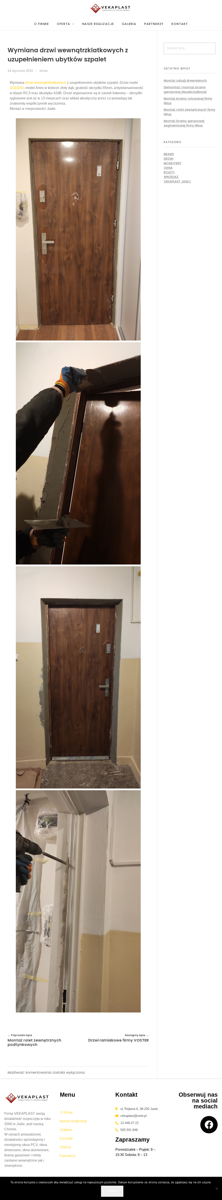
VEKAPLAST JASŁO (177, 181)
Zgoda (112, 1191)
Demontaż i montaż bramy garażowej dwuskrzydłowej (185, 89)
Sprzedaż (171, 177)
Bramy (169, 154)
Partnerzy (68, 1155)
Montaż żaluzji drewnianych (185, 80)
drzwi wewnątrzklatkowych (45, 82)
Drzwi (43, 71)
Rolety (169, 172)
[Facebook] (209, 1124)
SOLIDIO (17, 88)
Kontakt (66, 1138)
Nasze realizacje (73, 1121)
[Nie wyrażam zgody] (216, 1188)
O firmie (66, 1112)
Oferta (65, 1147)
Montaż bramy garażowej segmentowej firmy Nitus (184, 123)
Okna (168, 168)
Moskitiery (172, 163)
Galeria (66, 1129)
